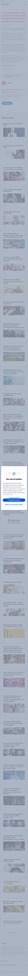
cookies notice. (9, 494)
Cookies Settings (14, 497)
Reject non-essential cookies (14, 504)
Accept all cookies (14, 500)
